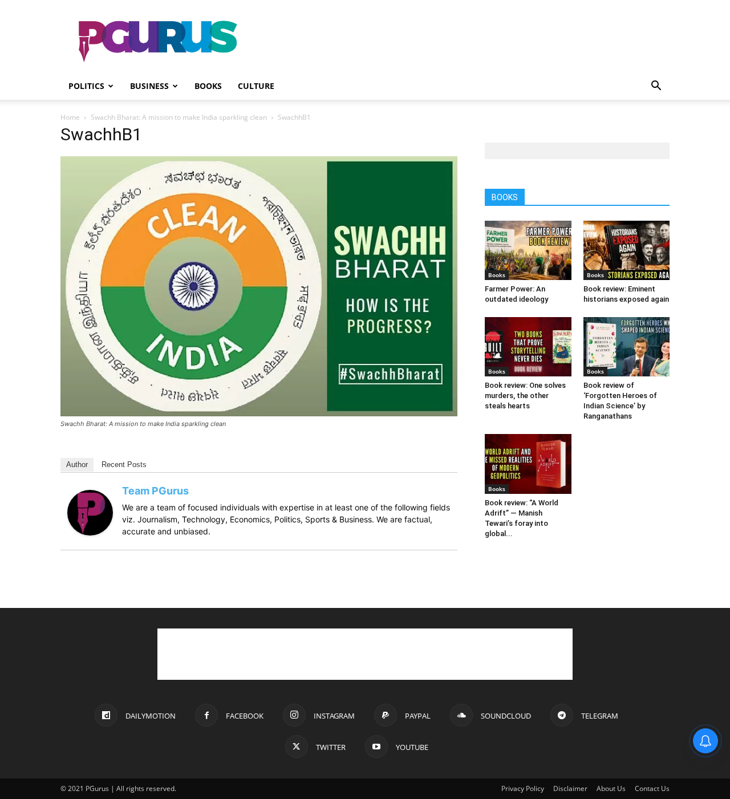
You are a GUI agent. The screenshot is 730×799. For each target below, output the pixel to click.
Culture (256, 85)
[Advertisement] (462, 41)
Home (70, 117)
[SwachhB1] (258, 413)
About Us (611, 788)
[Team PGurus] (90, 532)
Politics (86, 85)
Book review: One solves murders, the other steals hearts (525, 395)
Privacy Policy (522, 788)
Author (77, 464)
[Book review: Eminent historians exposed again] (626, 250)
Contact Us (652, 788)
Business (149, 85)
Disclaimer (570, 788)
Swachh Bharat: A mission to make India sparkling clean (179, 117)
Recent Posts (124, 464)
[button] (656, 87)
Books (208, 85)
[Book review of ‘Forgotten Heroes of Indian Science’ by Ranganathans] (626, 346)
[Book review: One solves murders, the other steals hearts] (528, 346)
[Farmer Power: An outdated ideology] (528, 250)
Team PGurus (155, 491)
